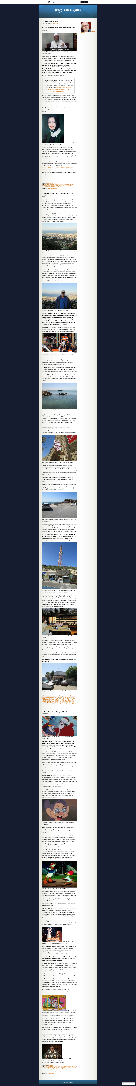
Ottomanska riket (57, 701)
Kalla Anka (53, 1068)
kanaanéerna (45, 699)
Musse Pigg (50, 1069)
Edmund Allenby (66, 696)
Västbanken (52, 704)
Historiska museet (63, 184)
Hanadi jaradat (55, 184)
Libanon (68, 699)
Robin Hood (68, 1069)
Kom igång (84, 2)
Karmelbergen (51, 699)
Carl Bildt (73, 1066)
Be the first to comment (52, 188)
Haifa (51, 184)
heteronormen (63, 1067)
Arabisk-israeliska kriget (66, 695)
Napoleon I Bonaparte (46, 701)
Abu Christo (51, 695)
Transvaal (47, 704)
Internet (69, 184)
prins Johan (59, 1069)
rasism (64, 1069)
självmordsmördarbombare (48, 186)
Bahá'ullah (44, 696)
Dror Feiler (47, 184)
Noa (53, 701)
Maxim (43, 185)
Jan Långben (69, 1067)
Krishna (61, 699)
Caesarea (60, 696)
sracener (50, 703)
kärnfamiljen (58, 1068)
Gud (61, 697)
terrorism (68, 703)
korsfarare (57, 699)
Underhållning (50, 1065)
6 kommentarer (51, 1073)
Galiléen (57, 697)
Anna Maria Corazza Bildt (60, 1066)
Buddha (56, 696)
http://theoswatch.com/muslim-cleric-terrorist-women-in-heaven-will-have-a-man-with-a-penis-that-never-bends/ (58, 89)
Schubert (74, 1069)
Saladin (63, 702)
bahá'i (73, 695)
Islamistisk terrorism (51, 183)
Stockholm (59, 186)
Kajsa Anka (47, 1068)
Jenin (49, 698)
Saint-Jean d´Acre (57, 702)
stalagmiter (54, 703)
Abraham (47, 695)
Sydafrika (64, 703)
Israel (72, 184)
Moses (63, 700)
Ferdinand (57, 1067)
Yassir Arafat (58, 704)
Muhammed (47, 185)
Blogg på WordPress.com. (68, 1082)
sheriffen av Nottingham (47, 1071)
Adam (55, 695)
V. (62, 186)
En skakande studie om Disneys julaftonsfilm (55, 712)
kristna (64, 699)
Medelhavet (58, 700)
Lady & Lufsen (71, 1068)
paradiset (53, 185)
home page (55, 23)
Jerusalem (53, 698)
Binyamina (51, 696)
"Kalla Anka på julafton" (50, 1066)
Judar (74, 698)
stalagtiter (59, 703)
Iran (46, 698)
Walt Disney (58, 1071)
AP (60, 695)
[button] (59, 726)
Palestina (64, 701)
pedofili (55, 1069)
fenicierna (53, 697)
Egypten (49, 697)
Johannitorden (62, 698)
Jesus (57, 698)
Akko (58, 695)
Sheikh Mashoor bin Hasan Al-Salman (63, 185)
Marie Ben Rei (49, 700)
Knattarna (66, 1068)
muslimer (72, 700)
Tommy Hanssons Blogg (67, 10)
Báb (48, 696)
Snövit (55, 186)
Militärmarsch (45, 1069)
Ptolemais (68, 701)
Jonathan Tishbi (68, 698)
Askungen (68, 1066)
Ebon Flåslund (51, 1067)
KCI (62, 1068)
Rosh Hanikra (50, 702)
